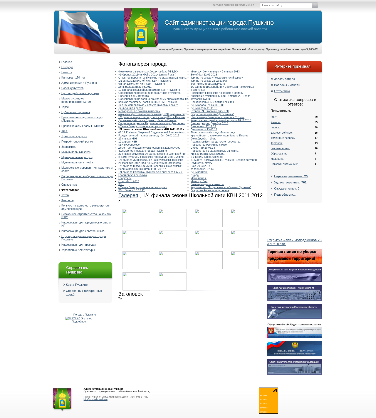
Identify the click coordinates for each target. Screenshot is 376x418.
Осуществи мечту (201, 163)
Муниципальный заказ (76, 152)
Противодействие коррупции (80, 93)
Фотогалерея (70, 189)
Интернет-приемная (292, 66)
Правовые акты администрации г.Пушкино (81, 119)
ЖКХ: (274, 117)
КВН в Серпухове (129, 144)
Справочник (69, 184)
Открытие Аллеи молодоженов (210, 190)
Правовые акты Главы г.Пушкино (82, 126)
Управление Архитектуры (78, 250)
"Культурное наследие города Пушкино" (143, 150)
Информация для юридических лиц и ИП (86, 224)
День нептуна (199, 172)
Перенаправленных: (291, 176)
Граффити (124, 178)
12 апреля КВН (127, 141)
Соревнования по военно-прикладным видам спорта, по (153, 99)
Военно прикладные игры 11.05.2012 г (142, 169)
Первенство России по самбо (209, 144)
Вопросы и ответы (287, 85)
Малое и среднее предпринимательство (76, 100)
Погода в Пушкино (84, 314)
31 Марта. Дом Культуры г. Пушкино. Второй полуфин (224, 159)
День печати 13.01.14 (204, 129)
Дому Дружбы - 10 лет (204, 138)
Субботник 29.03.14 (203, 147)
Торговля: (276, 143)
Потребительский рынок (77, 141)
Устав (65, 195)
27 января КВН (127, 138)
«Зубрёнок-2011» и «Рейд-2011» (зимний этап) (147, 74)
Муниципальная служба (77, 162)
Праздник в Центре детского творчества (215, 141)
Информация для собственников (82, 231)
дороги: (275, 127)
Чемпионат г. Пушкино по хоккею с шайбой (217, 92)
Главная (66, 62)
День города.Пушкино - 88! (207, 105)
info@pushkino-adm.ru (95, 399)
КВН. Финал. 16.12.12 (131, 190)
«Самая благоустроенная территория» (142, 126)
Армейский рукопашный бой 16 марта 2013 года (220, 95)
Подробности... (285, 194)
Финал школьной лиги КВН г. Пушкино (141, 83)
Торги (65, 107)
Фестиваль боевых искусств (208, 83)
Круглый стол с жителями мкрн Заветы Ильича (219, 135)
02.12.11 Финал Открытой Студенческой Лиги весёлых (152, 132)
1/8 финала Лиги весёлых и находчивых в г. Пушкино (150, 159)
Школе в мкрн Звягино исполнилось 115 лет (217, 117)
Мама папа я (198, 178)
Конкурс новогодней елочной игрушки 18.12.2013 (221, 120)
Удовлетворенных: (290, 182)
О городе (67, 67)
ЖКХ (64, 131)
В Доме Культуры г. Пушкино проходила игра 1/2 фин (151, 156)
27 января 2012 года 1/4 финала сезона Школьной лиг (152, 153)
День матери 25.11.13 (204, 108)
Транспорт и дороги (74, 136)
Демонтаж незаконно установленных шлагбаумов (149, 147)
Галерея (128, 195)
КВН (121, 184)
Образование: (279, 153)
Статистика (282, 91)
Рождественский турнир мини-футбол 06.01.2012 (148, 135)
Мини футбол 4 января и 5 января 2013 (215, 71)
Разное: (275, 122)
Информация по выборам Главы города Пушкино (87, 178)
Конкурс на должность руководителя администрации (85, 207)
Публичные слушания (75, 112)
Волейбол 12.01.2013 (204, 74)
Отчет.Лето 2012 (128, 181)
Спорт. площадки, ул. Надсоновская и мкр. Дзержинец (151, 123)
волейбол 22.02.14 (202, 169)
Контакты (67, 200)
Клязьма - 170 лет (73, 77)
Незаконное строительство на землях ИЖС (86, 215)
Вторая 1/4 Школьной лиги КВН (210, 111)
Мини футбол (199, 181)
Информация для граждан (78, 244)
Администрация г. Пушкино (79, 82)
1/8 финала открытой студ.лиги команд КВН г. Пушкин (151, 117)
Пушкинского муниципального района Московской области (219, 25)
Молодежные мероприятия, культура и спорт (86, 169)
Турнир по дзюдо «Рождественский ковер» (217, 77)
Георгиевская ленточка (132, 175)
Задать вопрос (284, 79)
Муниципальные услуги (76, 157)
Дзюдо (195, 175)
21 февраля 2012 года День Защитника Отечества (149, 163)
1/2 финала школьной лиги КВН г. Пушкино (144, 80)
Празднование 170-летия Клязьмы (212, 102)
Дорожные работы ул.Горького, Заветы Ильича (147, 120)
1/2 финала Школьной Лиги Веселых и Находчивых (149, 166)
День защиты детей (130, 108)
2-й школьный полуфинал (207, 156)
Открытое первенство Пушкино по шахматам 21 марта (152, 77)
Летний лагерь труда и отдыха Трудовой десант (148, 105)
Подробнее (79, 321)
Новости (66, 72)
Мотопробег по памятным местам (139, 111)
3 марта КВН (198, 89)
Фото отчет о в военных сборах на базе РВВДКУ (148, 71)
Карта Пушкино (77, 284)
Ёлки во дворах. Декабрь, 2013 (209, 123)
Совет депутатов (72, 88)
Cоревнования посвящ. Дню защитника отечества (149, 92)
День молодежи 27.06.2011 (135, 86)
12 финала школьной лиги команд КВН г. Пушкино (149, 89)
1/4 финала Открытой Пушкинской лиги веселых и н (150, 172)
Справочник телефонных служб (84, 292)
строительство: (280, 148)
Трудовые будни (201, 99)
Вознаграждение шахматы (207, 184)
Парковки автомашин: (284, 164)
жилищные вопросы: (283, 137)
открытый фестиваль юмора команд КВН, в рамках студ (152, 114)
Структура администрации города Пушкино (83, 238)
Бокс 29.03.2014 (200, 166)
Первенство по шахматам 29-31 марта (214, 150)
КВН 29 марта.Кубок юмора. (208, 153)
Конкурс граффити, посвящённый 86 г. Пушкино (148, 102)
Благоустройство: (281, 132)
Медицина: (277, 158)
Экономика (68, 146)
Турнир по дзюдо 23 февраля (209, 80)
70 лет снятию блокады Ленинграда (213, 132)
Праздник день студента (133, 95)
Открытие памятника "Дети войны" (212, 114)
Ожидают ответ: (286, 188)
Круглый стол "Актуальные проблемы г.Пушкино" (221, 187)
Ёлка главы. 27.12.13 (203, 126)
